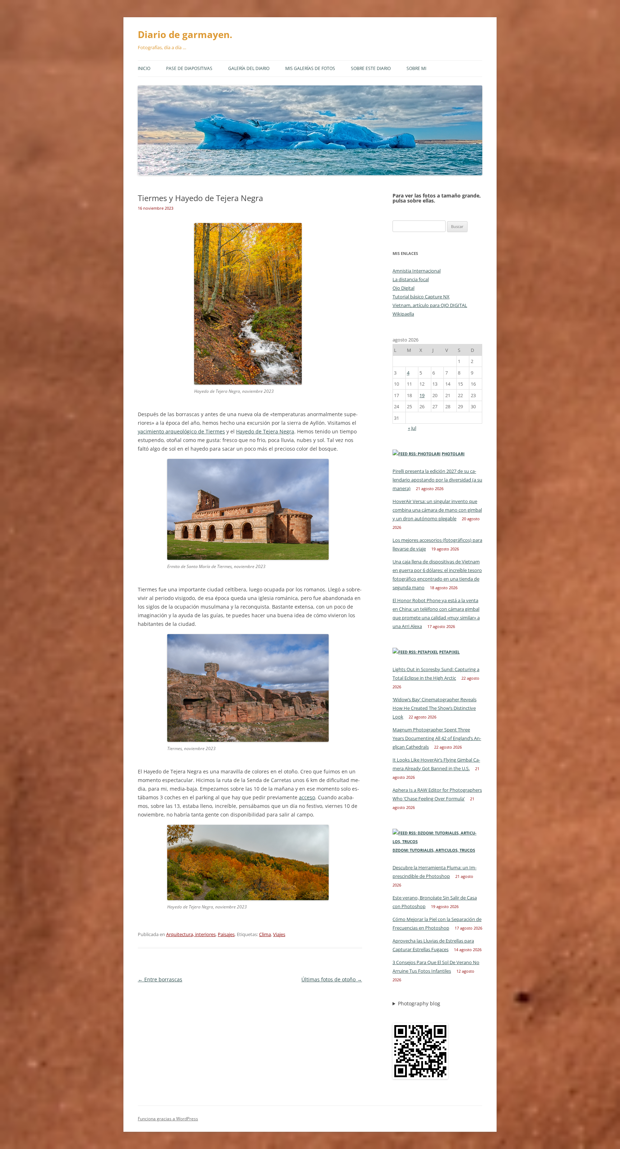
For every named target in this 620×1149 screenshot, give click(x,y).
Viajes (279, 934)
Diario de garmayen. (185, 34)
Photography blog (419, 1003)
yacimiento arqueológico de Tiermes (181, 431)
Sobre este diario (371, 68)
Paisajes (226, 934)
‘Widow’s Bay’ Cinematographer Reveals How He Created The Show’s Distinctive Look (434, 708)
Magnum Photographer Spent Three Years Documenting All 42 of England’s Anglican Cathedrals (437, 738)
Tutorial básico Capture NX (421, 296)
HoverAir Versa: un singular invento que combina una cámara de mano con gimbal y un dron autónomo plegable (437, 510)
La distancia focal (411, 279)
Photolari (453, 453)
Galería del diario (248, 68)
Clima (265, 934)
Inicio (144, 68)
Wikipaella (403, 314)
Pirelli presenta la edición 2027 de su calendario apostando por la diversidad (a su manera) (437, 480)
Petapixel (449, 652)
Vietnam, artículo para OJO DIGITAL (430, 305)
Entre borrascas (160, 979)
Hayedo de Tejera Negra (265, 431)
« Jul (412, 428)
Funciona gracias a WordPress (168, 1119)
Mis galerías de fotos (310, 68)
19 (421, 395)
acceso (307, 797)
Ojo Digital (403, 288)
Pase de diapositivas (189, 68)
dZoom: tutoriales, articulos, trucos (434, 850)
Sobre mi (416, 68)
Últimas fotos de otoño (331, 979)
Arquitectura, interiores (191, 934)
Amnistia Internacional (417, 271)
